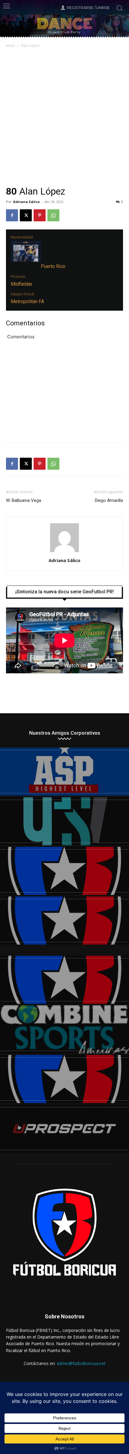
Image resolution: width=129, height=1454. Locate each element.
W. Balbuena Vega (23, 500)
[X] (26, 215)
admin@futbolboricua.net (81, 1363)
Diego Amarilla (109, 500)
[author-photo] (64, 552)
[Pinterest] (40, 215)
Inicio (10, 45)
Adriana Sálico (26, 201)
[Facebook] (12, 215)
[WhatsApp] (53, 215)
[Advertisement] (64, 117)
